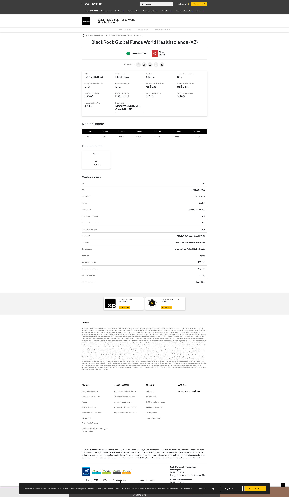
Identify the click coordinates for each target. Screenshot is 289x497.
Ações (84, 402)
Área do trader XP (153, 418)
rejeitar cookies (231, 489)
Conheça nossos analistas (189, 391)
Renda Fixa (86, 418)
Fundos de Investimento (91, 412)
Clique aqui (124, 307)
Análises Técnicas (89, 407)
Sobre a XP (150, 391)
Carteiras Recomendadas (124, 396)
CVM (105, 480)
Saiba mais (208, 489)
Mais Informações (162, 30)
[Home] (83, 35)
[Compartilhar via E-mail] (162, 64)
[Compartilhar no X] (144, 64)
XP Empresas (151, 412)
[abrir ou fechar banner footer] (283, 485)
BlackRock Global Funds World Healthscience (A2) (126, 36)
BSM (96, 480)
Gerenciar (194, 489)
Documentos (142, 30)
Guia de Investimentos (91, 396)
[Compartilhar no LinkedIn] (156, 64)
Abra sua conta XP (199, 4)
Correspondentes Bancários (146, 481)
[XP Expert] (92, 4)
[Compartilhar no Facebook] (138, 64)
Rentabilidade (125, 30)
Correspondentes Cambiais (118, 481)
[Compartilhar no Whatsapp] (150, 64)
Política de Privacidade (155, 402)
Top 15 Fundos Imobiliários (125, 391)
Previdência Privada (90, 423)
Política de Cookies (154, 407)
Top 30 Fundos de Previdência (126, 412)
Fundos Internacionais (96, 36)
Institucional (151, 396)
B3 (87, 480)
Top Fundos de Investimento (125, 407)
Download (96, 165)
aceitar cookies (255, 489)
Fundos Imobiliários (90, 391)
